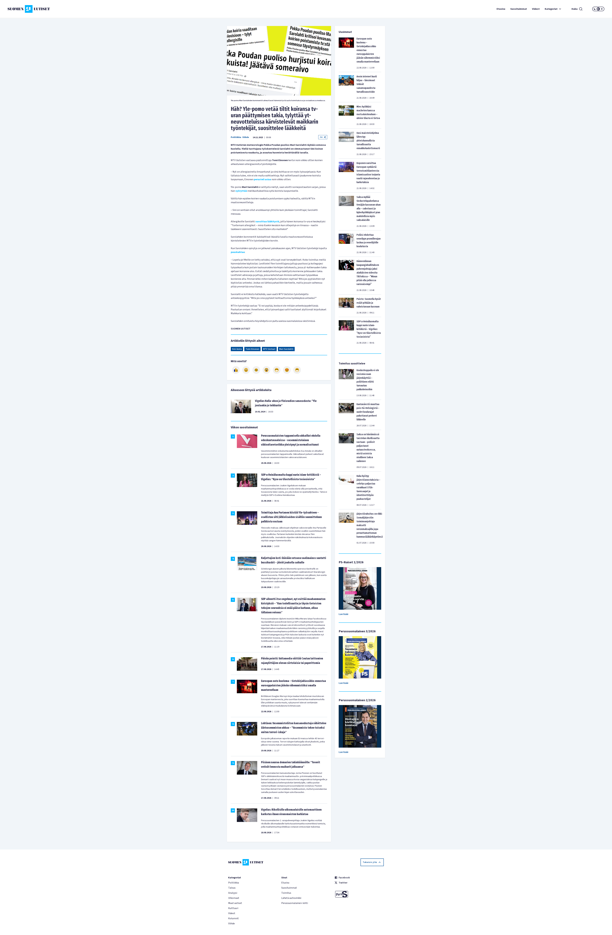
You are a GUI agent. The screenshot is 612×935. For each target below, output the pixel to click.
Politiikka (236, 137)
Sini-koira (237, 349)
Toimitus (286, 893)
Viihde (245, 137)
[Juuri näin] (236, 370)
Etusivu (501, 9)
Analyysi (232, 893)
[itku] (256, 370)
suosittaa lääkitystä (267, 221)
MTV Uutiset (269, 349)
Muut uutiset (235, 903)
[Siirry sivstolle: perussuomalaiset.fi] (359, 894)
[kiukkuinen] (266, 370)
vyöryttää (241, 191)
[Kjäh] (297, 370)
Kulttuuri (233, 908)
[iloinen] (246, 370)
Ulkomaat (233, 898)
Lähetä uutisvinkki (291, 898)
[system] (598, 9)
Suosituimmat (518, 9)
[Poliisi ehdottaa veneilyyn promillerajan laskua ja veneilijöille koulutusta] (346, 243)
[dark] (594, 9)
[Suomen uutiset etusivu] (57, 9)
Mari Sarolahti (286, 349)
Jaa (321, 137)
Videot (536, 9)
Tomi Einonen (252, 349)
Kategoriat (551, 9)
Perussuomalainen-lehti (294, 903)
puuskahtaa (238, 252)
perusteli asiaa (262, 179)
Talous (232, 888)
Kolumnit (233, 918)
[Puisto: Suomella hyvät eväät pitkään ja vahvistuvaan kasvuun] (346, 305)
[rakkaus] (287, 370)
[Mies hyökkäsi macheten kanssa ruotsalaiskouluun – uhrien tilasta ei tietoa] (346, 115)
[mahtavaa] (276, 370)
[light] (601, 9)
